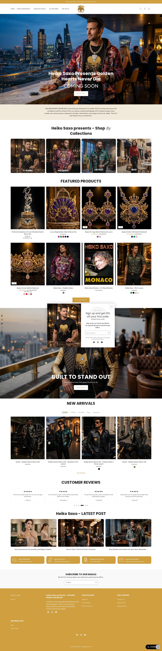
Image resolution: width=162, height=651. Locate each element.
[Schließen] (112, 307)
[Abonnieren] (108, 333)
